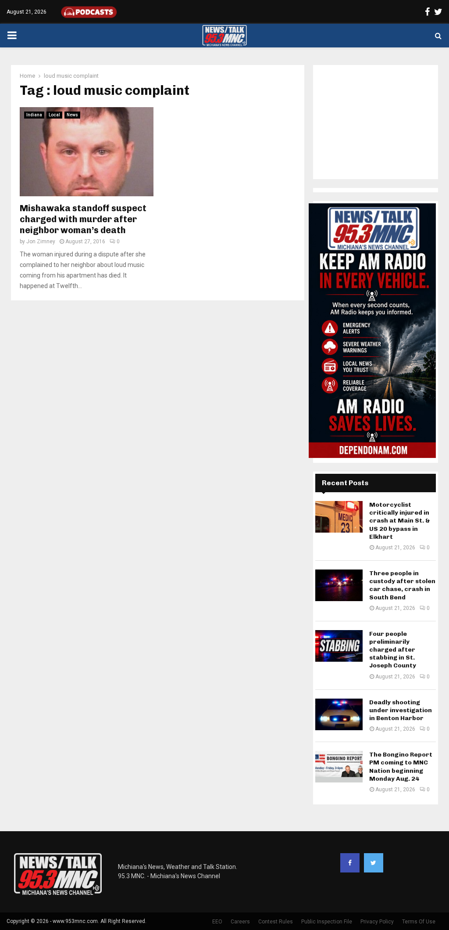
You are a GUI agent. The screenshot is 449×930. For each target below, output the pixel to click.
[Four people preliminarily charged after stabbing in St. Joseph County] (339, 646)
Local (54, 114)
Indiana (34, 114)
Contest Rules (275, 922)
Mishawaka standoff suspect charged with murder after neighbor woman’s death (83, 219)
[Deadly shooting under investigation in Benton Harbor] (339, 714)
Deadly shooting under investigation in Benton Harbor (400, 710)
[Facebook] (350, 862)
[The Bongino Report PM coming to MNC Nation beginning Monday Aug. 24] (339, 766)
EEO (217, 922)
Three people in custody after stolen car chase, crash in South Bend (402, 585)
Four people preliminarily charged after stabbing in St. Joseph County (392, 650)
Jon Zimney (40, 241)
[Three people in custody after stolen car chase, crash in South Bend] (339, 585)
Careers (240, 922)
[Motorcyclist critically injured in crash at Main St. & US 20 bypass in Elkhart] (339, 517)
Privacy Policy (377, 922)
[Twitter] (373, 862)
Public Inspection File (326, 922)
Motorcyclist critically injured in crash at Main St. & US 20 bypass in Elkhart (399, 521)
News (72, 114)
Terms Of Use (418, 922)
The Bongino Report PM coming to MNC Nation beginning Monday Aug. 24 (400, 766)
